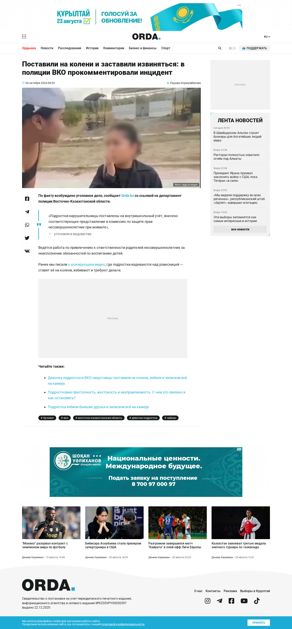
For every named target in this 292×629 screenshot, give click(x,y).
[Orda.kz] (48, 594)
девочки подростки (144, 417)
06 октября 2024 (36, 83)
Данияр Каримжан (33, 557)
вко (66, 417)
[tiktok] (256, 602)
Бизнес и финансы (143, 48)
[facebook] (231, 602)
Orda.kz (127, 195)
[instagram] (207, 602)
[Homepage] (146, 36)
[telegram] (219, 602)
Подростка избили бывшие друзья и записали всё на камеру (98, 407)
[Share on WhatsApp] (27, 225)
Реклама (230, 591)
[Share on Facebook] (27, 199)
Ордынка (29, 48)
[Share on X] (27, 238)
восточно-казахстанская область (100, 417)
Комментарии (113, 48)
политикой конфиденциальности (122, 624)
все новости (240, 229)
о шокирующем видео (86, 264)
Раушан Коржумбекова (185, 83)
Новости (47, 48)
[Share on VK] (27, 251)
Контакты (213, 591)
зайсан (171, 417)
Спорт (165, 48)
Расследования (69, 48)
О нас (198, 591)
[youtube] (244, 602)
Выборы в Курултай (255, 591)
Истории (92, 48)
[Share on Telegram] (27, 212)
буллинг (48, 417)
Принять (258, 622)
